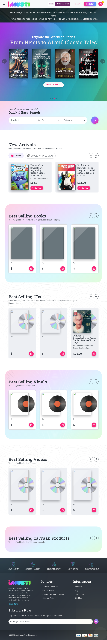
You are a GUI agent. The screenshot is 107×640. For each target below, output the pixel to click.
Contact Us (79, 594)
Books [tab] (18, 155)
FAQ (76, 590)
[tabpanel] (53, 177)
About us (78, 587)
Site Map (78, 598)
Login (77, 4)
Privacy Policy (48, 590)
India (51, 4)
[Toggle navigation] (4, 4)
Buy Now (36, 188)
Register (90, 4)
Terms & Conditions (50, 587)
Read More (13, 604)
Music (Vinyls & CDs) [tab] (42, 156)
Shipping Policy (49, 598)
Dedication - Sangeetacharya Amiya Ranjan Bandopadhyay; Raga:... (84, 339)
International (63, 4)
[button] (50, 98)
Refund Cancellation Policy (53, 594)
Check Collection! (53, 85)
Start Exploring (90, 19)
